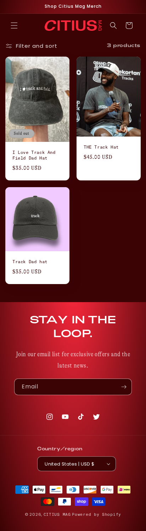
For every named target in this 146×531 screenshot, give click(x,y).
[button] (14, 25)
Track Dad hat (29, 262)
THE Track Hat (101, 147)
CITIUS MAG (57, 514)
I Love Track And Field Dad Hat (34, 155)
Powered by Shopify (96, 514)
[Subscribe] (123, 387)
